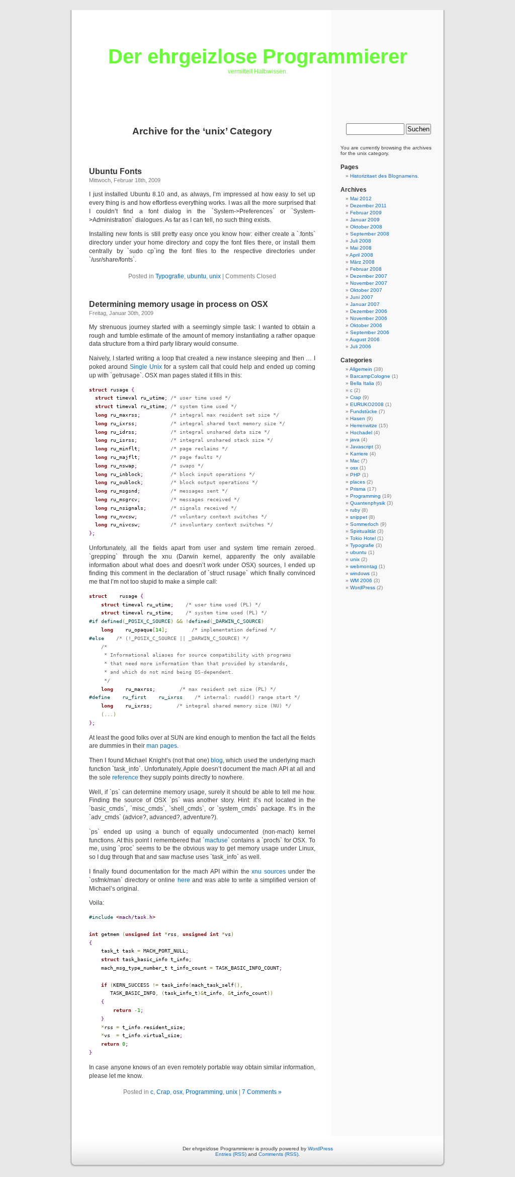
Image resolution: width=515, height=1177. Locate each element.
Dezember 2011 (368, 205)
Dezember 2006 (368, 311)
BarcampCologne (370, 376)
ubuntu (196, 276)
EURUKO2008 (367, 404)
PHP (355, 475)
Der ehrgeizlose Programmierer (257, 56)
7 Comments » (262, 1091)
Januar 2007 (365, 304)
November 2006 (368, 318)
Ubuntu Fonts (115, 171)
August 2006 (365, 339)
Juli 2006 (360, 346)
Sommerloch (364, 524)
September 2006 (369, 332)
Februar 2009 (366, 212)
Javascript (361, 446)
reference (125, 777)
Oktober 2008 (366, 226)
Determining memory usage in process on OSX (178, 304)
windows (360, 573)
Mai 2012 (361, 198)
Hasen (357, 418)
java (355, 439)
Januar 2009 (365, 219)
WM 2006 (361, 580)
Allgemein (361, 369)
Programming (204, 1091)
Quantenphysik (367, 503)
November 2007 (368, 283)
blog (217, 760)
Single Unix (146, 366)
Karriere (359, 453)
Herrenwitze (363, 425)
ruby (355, 510)
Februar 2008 (366, 269)
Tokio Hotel (363, 538)
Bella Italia (362, 383)
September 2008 (369, 234)
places (357, 482)
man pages (161, 745)
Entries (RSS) (230, 1154)
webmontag (363, 566)
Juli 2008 (360, 241)
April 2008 (361, 255)
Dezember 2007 (368, 276)
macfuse (216, 840)
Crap (163, 1091)
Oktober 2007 (366, 290)
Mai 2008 (361, 248)
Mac (355, 460)
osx (178, 1091)
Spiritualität (363, 531)
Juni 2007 (361, 297)
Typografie (169, 276)
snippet (358, 517)
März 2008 (362, 262)
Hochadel (361, 432)
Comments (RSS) (278, 1154)
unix (215, 276)
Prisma (358, 489)
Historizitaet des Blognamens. (384, 176)
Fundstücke (363, 411)
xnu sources (268, 871)
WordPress (362, 587)
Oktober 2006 (366, 325)
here (184, 880)
